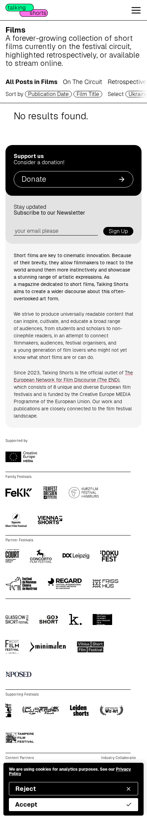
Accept (26, 804)
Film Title (88, 94)
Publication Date (48, 94)
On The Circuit (82, 81)
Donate (34, 179)
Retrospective (127, 81)
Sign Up (118, 231)
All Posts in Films (31, 81)
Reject (25, 788)
